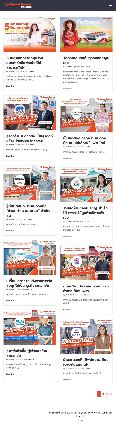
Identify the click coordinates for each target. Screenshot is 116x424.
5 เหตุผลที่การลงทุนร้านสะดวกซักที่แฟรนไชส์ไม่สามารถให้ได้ (29, 35)
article (32, 71)
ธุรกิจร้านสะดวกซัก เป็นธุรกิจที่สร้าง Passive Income (29, 113)
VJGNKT (11, 71)
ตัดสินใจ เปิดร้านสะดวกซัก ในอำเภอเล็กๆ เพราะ (86, 263)
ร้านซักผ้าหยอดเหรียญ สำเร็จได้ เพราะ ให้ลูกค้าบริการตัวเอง (86, 185)
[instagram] (82, 421)
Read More (10, 86)
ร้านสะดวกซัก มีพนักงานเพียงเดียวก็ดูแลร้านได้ (86, 336)
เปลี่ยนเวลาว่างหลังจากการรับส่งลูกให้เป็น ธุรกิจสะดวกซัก (29, 257)
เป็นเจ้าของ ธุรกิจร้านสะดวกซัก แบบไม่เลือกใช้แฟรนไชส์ (86, 115)
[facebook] (78, 421)
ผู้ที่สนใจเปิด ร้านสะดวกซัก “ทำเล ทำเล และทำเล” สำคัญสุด (29, 183)
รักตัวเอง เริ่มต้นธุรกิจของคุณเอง (86, 35)
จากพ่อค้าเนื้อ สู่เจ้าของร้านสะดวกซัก (29, 327)
